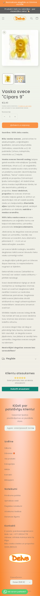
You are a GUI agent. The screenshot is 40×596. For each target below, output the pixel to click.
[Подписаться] (32, 428)
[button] (3, 18)
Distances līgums (12, 517)
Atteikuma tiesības (12, 511)
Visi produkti (9, 459)
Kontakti (8, 475)
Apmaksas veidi (11, 501)
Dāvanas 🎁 (9, 453)
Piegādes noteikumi (13, 506)
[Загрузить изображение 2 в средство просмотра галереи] (20, 79)
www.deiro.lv (10, 546)
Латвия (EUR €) (19, 582)
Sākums (7, 448)
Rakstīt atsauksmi (20, 389)
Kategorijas (9, 464)
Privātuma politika (12, 495)
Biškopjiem (9, 480)
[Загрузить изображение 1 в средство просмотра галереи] (7, 79)
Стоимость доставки (24, 106)
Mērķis (7, 469)
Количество (6, 112)
